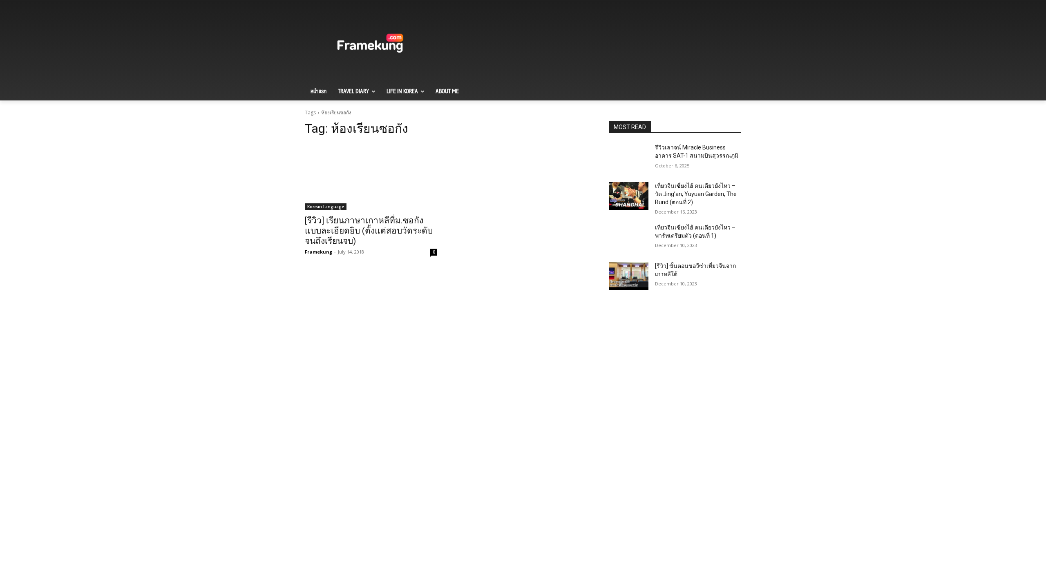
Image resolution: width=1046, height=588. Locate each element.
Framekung (318, 252)
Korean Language (325, 206)
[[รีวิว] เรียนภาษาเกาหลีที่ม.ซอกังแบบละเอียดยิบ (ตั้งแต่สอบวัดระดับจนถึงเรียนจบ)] (371, 177)
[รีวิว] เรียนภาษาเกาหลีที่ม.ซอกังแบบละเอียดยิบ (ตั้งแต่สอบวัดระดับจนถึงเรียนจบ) (369, 231)
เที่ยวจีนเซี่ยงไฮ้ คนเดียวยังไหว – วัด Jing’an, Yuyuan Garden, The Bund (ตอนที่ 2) (696, 194)
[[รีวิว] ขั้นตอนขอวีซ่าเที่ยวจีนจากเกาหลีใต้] (628, 276)
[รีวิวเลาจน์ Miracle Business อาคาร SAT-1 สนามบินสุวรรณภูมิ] (628, 158)
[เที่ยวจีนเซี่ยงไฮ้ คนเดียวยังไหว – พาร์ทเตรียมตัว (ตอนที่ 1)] (628, 238)
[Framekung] (370, 44)
